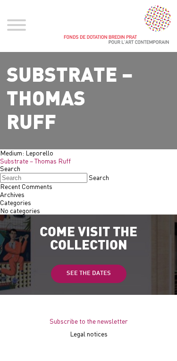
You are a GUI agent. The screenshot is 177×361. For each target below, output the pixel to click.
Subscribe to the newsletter (89, 321)
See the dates (89, 273)
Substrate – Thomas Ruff (35, 161)
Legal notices (89, 334)
